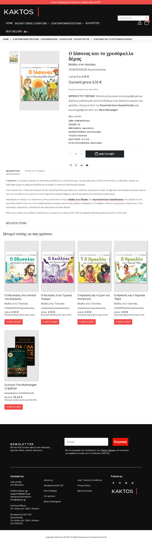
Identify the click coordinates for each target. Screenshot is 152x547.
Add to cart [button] (14, 322)
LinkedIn (81, 165)
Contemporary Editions (66, 23)
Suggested (92, 23)
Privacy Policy (83, 485)
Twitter (76, 165)
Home (9, 23)
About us (48, 480)
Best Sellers (14, 31)
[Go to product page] (21, 266)
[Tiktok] (132, 483)
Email (87, 165)
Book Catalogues (52, 501)
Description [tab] (13, 171)
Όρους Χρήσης (108, 450)
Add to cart (106, 154)
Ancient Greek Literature (31, 23)
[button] (146, 18)
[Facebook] (113, 483)
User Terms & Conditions (89, 480)
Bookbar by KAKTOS (53, 485)
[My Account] (139, 23)
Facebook (71, 165)
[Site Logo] (21, 11)
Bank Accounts (84, 490)
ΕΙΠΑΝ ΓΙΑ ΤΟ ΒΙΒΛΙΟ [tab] (35, 171)
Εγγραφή (120, 442)
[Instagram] (119, 483)
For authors (49, 496)
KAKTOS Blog (50, 490)
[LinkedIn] (126, 483)
